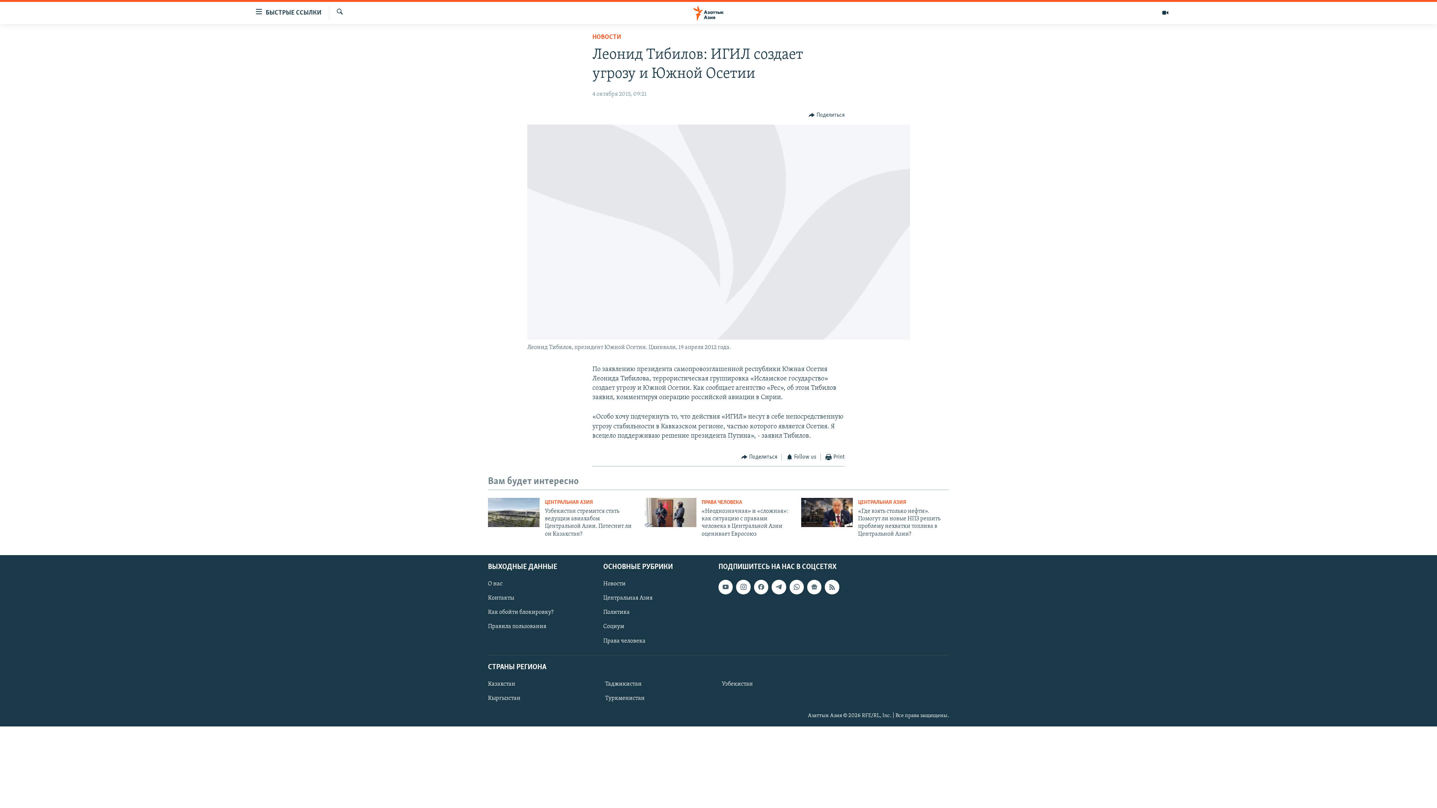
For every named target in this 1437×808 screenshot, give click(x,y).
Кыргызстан (504, 698)
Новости (606, 37)
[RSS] (832, 587)
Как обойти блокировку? (520, 613)
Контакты (501, 598)
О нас (495, 584)
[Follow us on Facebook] (761, 587)
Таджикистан (623, 684)
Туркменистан (625, 698)
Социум (613, 627)
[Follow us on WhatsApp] (797, 587)
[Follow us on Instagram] (743, 587)
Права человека (722, 502)
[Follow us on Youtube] (725, 587)
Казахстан (501, 684)
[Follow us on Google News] (814, 587)
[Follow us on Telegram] (779, 587)
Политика (616, 613)
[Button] (827, 115)
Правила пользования (517, 627)
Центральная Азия (569, 502)
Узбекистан (737, 684)
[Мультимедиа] (1165, 12)
